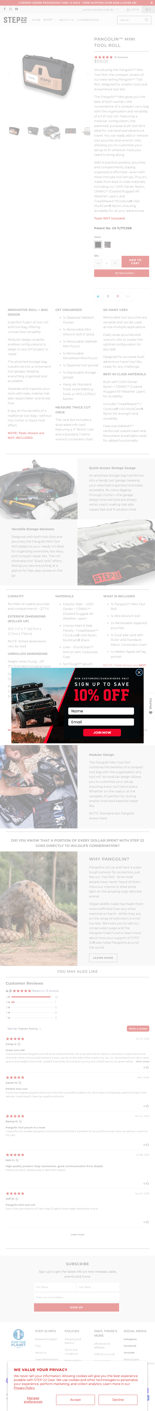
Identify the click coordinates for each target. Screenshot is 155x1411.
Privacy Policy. (24, 1388)
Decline (118, 1400)
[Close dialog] (139, 672)
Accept (75, 1400)
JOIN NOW (102, 732)
